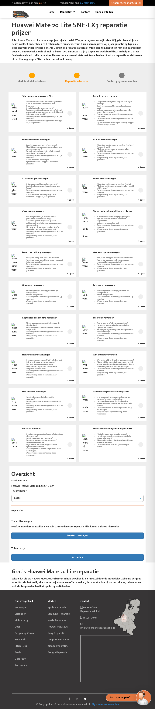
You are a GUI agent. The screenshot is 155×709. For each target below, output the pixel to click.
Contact (85, 12)
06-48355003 (87, 3)
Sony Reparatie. (56, 633)
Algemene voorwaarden (105, 704)
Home (50, 12)
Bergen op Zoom (24, 633)
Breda (18, 652)
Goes (17, 627)
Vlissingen (20, 614)
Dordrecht (20, 659)
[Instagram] (77, 699)
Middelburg (21, 620)
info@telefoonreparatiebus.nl (97, 628)
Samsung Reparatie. (59, 614)
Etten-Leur (21, 646)
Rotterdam (21, 665)
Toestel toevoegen (77, 535)
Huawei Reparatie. (57, 627)
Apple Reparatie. (57, 607)
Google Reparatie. (57, 652)
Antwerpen (21, 607)
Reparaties (66, 12)
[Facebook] (69, 699)
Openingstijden (104, 12)
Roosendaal (21, 639)
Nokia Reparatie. (56, 620)
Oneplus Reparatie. (58, 639)
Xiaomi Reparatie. (57, 646)
